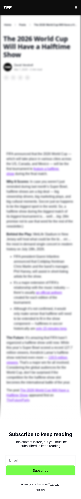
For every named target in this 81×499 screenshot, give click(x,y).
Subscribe (40, 470)
